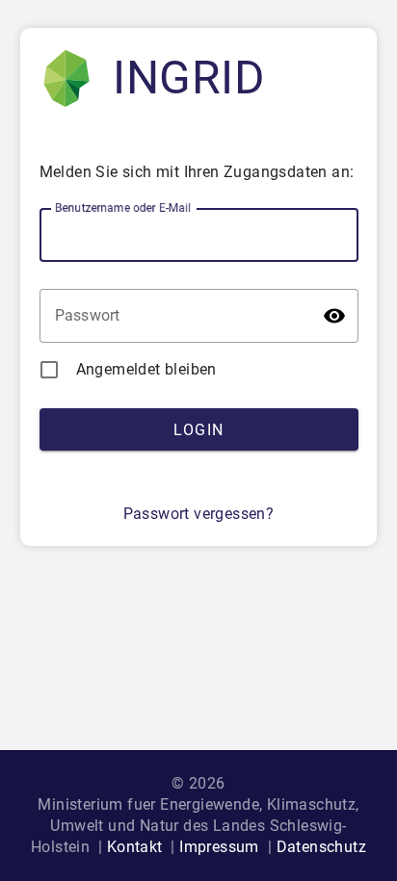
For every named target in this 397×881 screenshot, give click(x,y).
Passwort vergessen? (199, 514)
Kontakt (135, 847)
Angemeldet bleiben (146, 369)
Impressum (219, 847)
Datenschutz (321, 847)
